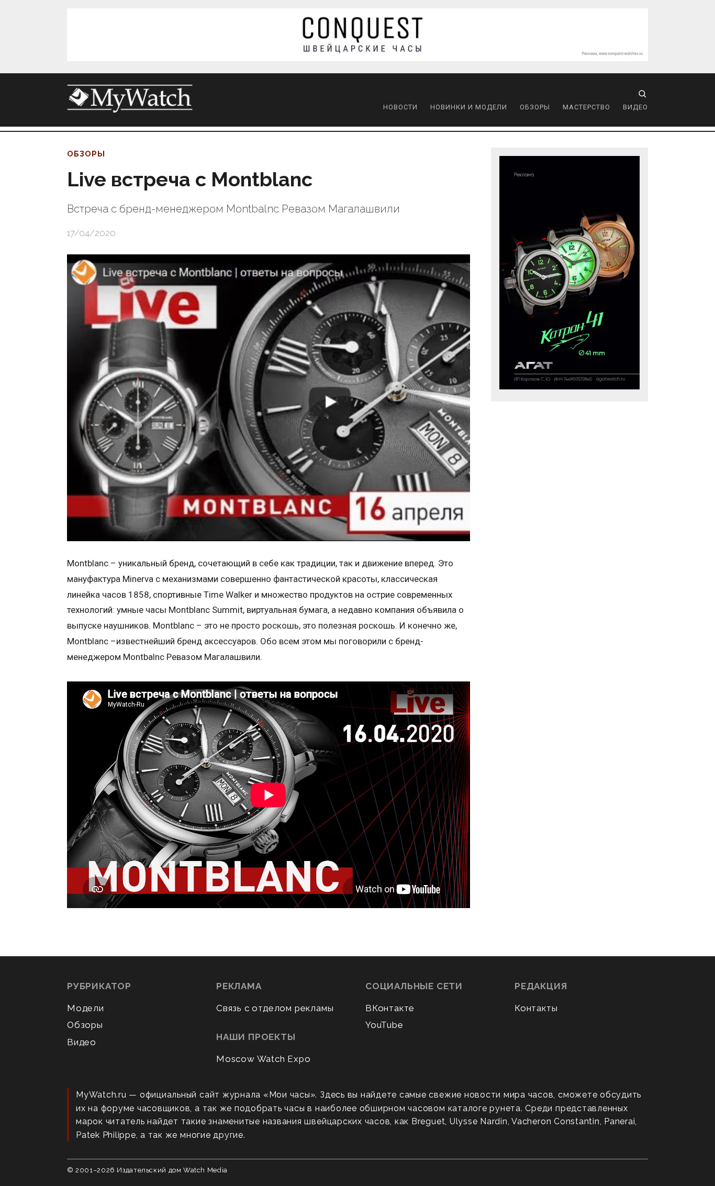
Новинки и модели (468, 107)
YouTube (384, 1025)
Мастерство (586, 107)
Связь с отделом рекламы (274, 1008)
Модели (85, 1008)
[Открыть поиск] (642, 93)
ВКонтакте (390, 1008)
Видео (635, 107)
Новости (400, 107)
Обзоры (535, 107)
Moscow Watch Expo (263, 1059)
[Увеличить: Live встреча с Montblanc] (268, 397)
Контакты (536, 1008)
